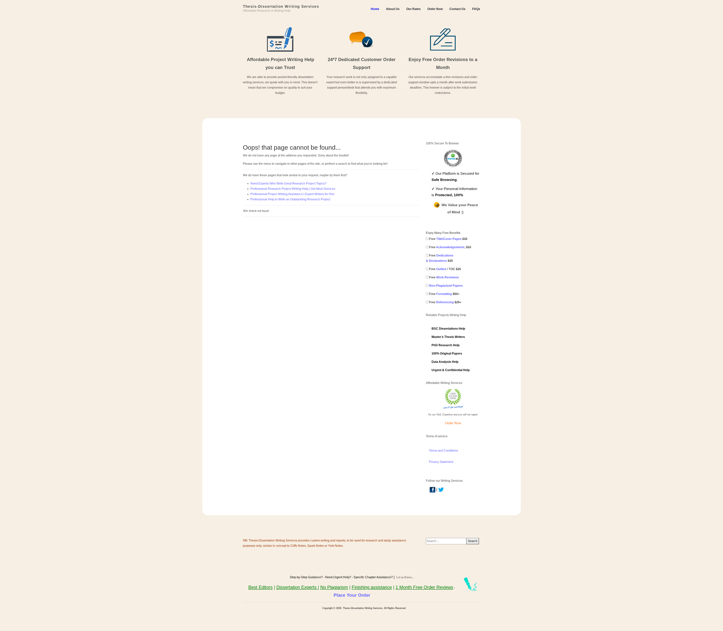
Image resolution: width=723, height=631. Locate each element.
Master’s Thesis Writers (448, 336)
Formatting (444, 294)
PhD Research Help (446, 345)
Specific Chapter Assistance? (373, 577)
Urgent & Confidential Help (451, 370)
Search (472, 541)
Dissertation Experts (297, 587)
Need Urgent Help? (338, 577)
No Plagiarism (334, 587)
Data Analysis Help (445, 361)
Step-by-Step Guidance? (306, 577)
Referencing (445, 302)
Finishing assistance (372, 587)
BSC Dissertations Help (448, 328)
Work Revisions (447, 277)
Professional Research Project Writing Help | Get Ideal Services (292, 188)
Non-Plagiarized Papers (446, 285)
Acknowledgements (450, 247)
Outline (441, 269)
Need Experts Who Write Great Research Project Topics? (288, 183)
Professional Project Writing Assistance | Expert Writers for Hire (292, 194)
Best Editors (260, 587)
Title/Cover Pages (448, 238)
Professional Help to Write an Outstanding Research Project (290, 199)
